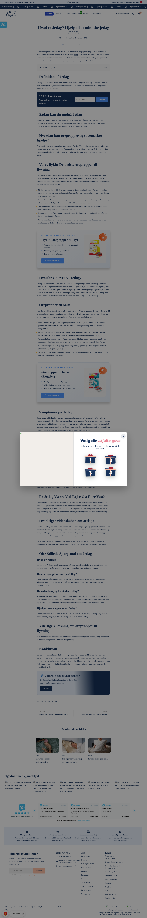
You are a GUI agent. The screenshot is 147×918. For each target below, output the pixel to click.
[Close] (123, 436)
